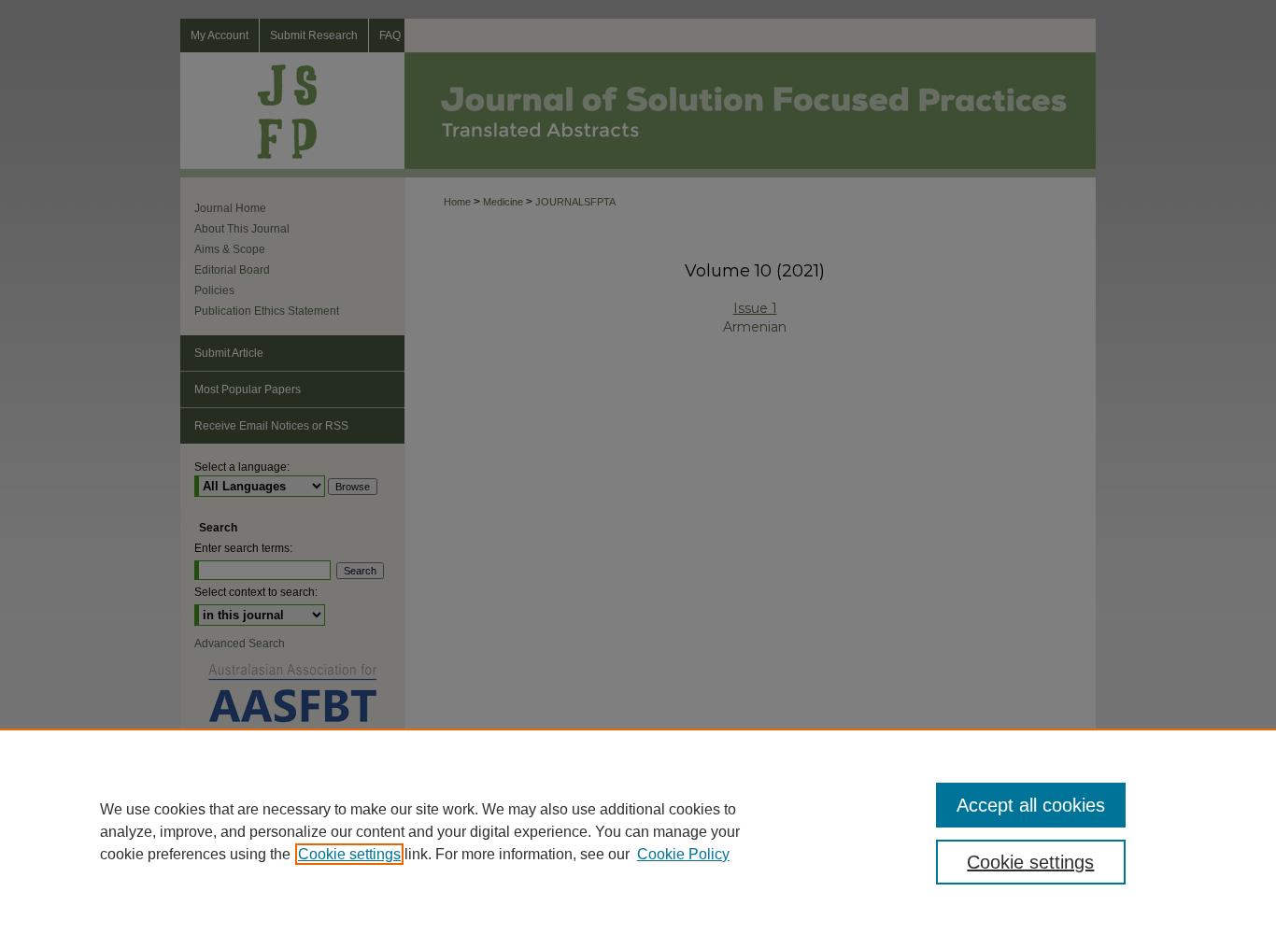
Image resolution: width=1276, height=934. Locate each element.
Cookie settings (349, 854)
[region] (638, 831)
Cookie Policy (683, 854)
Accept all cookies (1031, 805)
